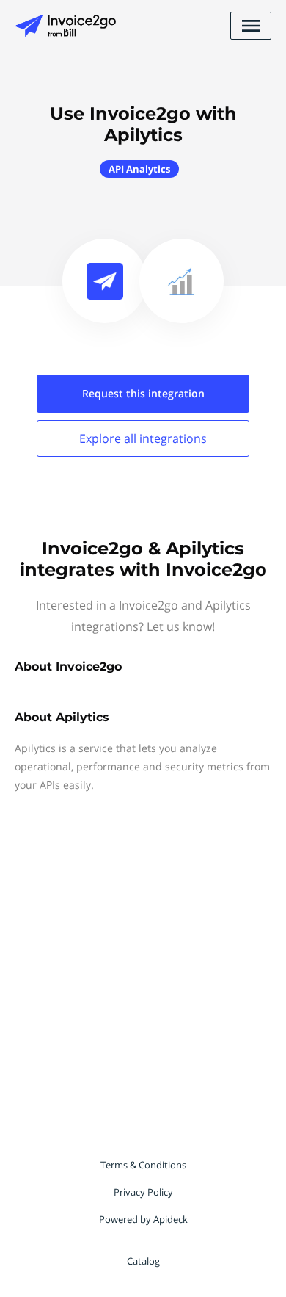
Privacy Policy (143, 1192)
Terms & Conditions (143, 1164)
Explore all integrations (143, 438)
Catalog (143, 1261)
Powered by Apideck (143, 1219)
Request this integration (143, 393)
